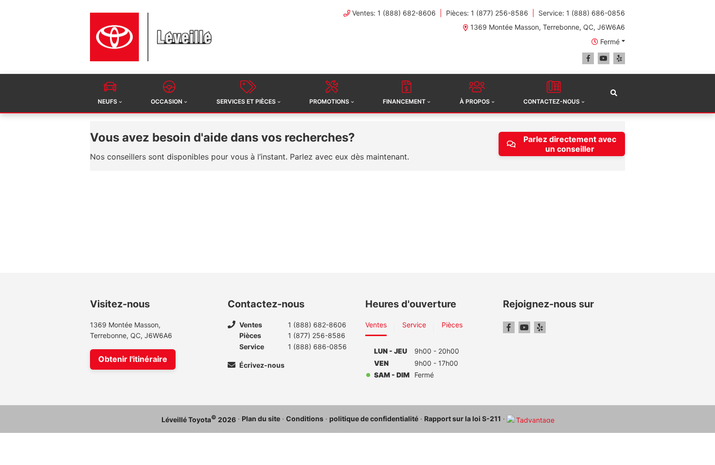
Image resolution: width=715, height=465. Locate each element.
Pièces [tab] (452, 325)
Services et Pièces (246, 101)
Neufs (107, 101)
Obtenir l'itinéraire (132, 359)
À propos (475, 101)
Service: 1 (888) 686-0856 (581, 13)
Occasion (166, 101)
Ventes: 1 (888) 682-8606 (394, 13)
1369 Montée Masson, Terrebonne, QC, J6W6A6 (547, 27)
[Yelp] (619, 58)
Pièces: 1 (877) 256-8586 (487, 13)
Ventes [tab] (376, 325)
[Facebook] (588, 58)
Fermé (610, 41)
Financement (404, 101)
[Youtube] (603, 58)
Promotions (329, 101)
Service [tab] (414, 325)
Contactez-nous (551, 101)
